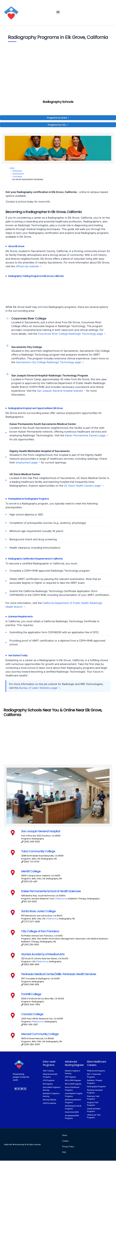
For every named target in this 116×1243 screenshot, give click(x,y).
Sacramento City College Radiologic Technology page (48, 362)
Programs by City (57, 124)
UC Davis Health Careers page (82, 485)
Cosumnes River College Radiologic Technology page (70, 333)
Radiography (18, 174)
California (17, 176)
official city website (27, 266)
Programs (17, 171)
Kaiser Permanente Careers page (85, 435)
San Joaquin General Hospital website (60, 390)
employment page (27, 462)
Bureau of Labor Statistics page (38, 687)
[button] (58, 12)
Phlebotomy (61, 898)
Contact (65, 1141)
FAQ (64, 1152)
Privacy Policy (68, 1147)
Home (12, 168)
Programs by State (57, 117)
